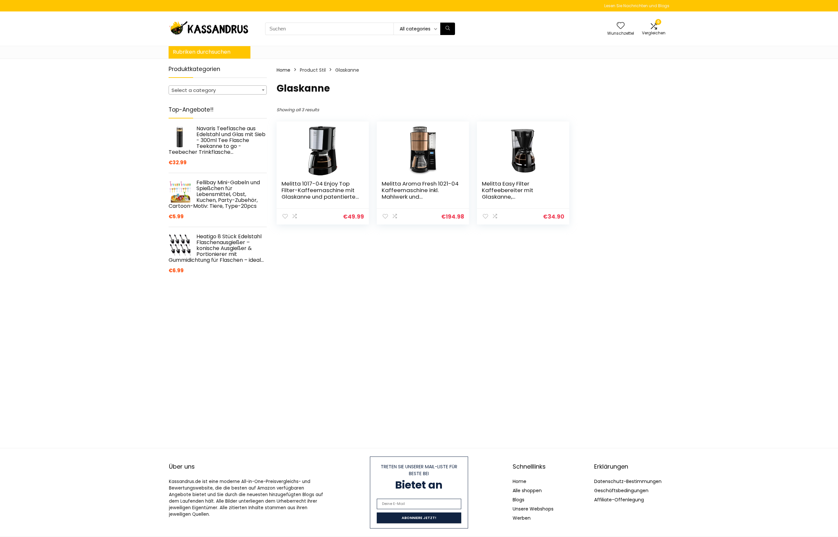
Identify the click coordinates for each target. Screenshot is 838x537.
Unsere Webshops (533, 509)
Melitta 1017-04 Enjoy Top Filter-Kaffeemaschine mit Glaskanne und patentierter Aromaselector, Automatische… (319, 197)
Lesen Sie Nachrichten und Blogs (636, 6)
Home (283, 70)
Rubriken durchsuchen (201, 52)
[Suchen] (447, 29)
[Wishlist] (621, 26)
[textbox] (217, 90)
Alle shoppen (527, 490)
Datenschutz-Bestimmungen (628, 481)
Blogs (518, 499)
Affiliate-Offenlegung (619, 499)
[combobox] (218, 90)
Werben (522, 518)
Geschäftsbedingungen (621, 490)
